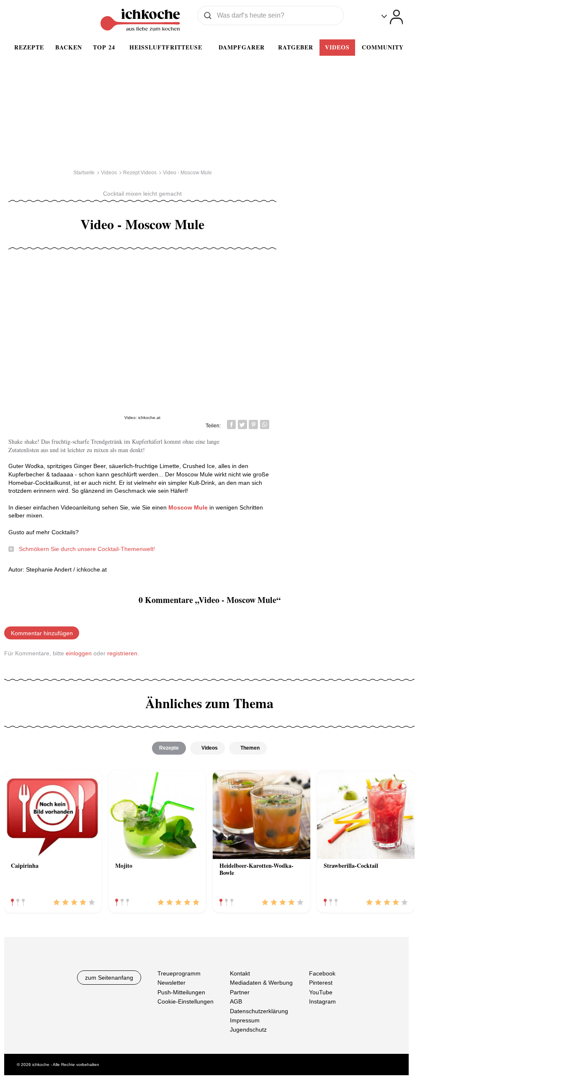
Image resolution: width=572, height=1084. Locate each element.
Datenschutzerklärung (259, 1011)
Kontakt (240, 973)
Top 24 (104, 47)
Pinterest (320, 983)
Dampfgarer (242, 47)
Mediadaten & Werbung (261, 983)
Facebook (322, 973)
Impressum (245, 1020)
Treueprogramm (179, 973)
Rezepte (29, 47)
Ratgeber (295, 47)
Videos (337, 47)
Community (383, 47)
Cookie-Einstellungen (185, 1001)
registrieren (122, 653)
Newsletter (171, 983)
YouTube (320, 992)
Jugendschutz (248, 1029)
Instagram (322, 1001)
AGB (236, 1001)
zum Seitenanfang (109, 977)
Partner (240, 992)
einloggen (79, 653)
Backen (68, 47)
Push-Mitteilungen (181, 992)
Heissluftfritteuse (165, 47)
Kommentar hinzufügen (42, 633)
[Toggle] (392, 17)
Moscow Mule (188, 507)
